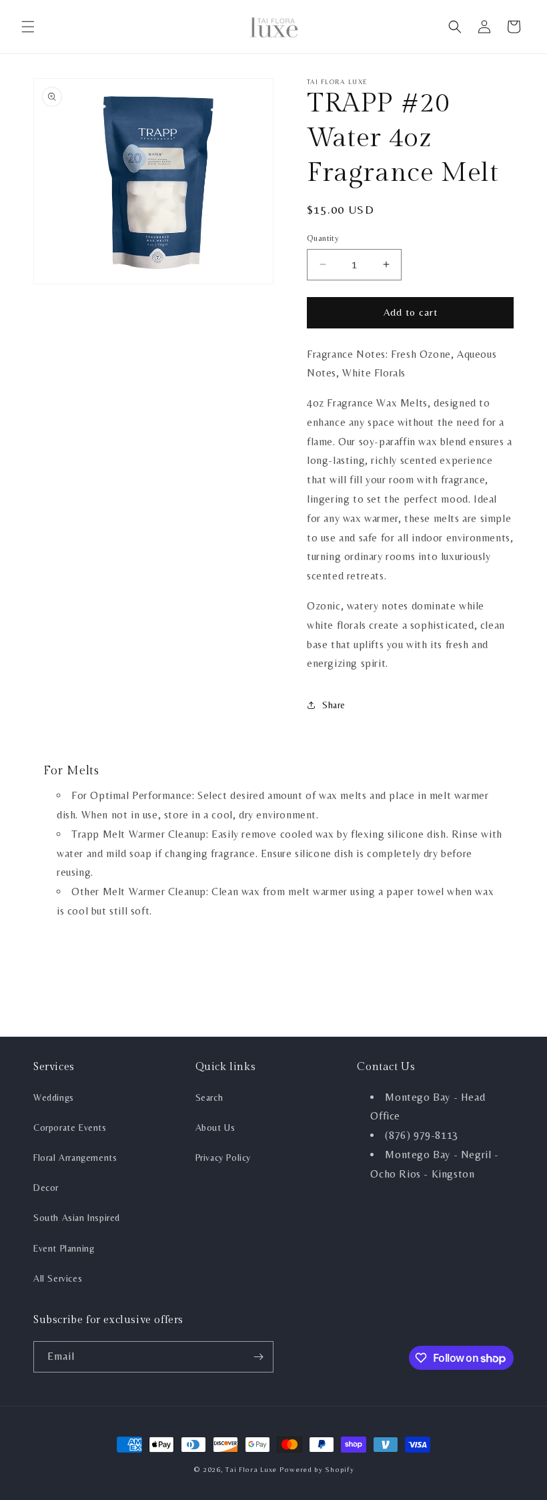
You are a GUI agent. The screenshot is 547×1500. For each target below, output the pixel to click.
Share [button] (334, 705)
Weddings (53, 1097)
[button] (28, 26)
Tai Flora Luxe (251, 1469)
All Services (57, 1278)
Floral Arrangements (75, 1157)
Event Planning (63, 1248)
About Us (215, 1127)
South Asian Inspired (76, 1217)
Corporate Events (70, 1127)
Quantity (323, 238)
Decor (46, 1187)
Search (209, 1097)
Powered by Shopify (317, 1469)
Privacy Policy (223, 1157)
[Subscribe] (258, 1356)
